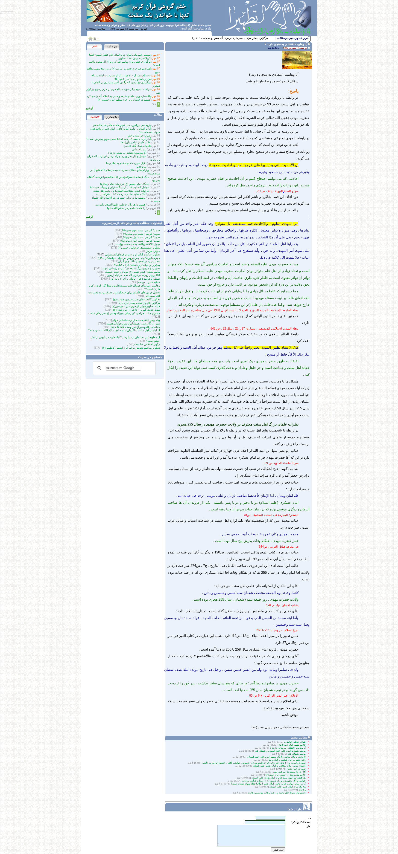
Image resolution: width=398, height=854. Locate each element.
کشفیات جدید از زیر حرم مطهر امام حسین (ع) (124, 99)
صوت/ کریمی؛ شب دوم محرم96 (141, 233)
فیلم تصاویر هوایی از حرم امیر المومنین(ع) (135, 306)
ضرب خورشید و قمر (139, 135)
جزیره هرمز (153, 251)
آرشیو (89, 108)
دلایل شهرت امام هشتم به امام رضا (287, 759)
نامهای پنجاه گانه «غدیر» (137, 146)
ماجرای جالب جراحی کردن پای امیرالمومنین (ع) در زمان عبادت (124, 313)
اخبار (95, 46)
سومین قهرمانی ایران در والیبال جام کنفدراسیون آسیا (120, 54)
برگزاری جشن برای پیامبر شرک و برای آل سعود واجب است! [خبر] (230, 38)
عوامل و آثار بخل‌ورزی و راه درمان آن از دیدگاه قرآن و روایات (274, 780)
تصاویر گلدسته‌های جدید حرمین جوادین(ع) (136, 299)
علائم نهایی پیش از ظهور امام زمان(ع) (285, 774)
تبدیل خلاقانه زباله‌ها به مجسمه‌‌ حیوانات (137, 244)
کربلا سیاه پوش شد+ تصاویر (135, 58)
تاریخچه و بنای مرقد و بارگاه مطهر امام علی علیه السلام (276, 757)
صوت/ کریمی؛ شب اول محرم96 (141, 237)
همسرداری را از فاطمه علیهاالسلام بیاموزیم (120, 204)
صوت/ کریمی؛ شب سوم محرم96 (141, 230)
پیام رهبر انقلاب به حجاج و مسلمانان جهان (136, 320)
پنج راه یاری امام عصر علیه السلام (287, 786)
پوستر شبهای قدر (297, 754)
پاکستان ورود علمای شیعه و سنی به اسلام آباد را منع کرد (119, 96)
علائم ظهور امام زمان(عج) (292, 745)
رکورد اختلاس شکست (147, 344)
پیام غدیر (141, 166)
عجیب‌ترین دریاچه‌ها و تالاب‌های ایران (139, 261)
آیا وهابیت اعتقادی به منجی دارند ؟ (288, 748)
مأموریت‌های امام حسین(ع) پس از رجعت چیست (132, 271)
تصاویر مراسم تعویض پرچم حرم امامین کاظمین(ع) (130, 347)
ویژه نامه (112, 46)
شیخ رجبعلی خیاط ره (295, 742)
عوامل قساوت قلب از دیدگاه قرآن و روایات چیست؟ (119, 187)
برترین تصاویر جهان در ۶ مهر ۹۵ (132, 79)
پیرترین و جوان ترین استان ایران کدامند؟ (136, 264)
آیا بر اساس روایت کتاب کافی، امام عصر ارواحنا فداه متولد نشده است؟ (268, 783)
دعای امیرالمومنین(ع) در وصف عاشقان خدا (135, 327)
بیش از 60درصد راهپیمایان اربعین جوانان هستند (133, 323)
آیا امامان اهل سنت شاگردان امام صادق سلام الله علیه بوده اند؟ (124, 330)
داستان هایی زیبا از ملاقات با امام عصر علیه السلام (279, 765)
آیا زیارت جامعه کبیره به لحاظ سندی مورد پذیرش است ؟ (118, 139)
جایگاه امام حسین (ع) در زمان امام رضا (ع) (124, 183)
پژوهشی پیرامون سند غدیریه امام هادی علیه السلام (278, 777)
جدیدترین (95, 116)
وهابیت (302, 789)
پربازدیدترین (112, 117)
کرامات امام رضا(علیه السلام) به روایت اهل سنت (121, 190)
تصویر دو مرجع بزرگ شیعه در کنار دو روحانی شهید (131, 268)
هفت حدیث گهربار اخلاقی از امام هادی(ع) (136, 309)
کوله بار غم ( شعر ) (296, 768)
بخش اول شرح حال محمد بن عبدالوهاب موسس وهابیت (276, 792)
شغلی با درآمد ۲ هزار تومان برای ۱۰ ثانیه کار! (134, 278)
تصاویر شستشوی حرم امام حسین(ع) (138, 247)
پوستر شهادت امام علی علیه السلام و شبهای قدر (280, 751)
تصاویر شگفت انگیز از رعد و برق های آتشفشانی (132, 254)
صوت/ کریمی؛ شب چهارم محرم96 (140, 240)
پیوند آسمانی (139, 149)
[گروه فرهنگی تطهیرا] (267, 35)
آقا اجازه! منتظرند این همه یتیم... (288, 771)
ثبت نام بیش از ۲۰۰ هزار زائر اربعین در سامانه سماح (121, 75)
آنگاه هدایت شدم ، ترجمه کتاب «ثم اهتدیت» (120, 194)
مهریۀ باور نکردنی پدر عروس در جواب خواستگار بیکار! (128, 258)
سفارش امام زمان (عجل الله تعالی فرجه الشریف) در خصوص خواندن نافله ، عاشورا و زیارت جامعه (254, 762)
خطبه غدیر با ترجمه (149, 282)
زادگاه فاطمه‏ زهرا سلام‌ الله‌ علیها (126, 208)
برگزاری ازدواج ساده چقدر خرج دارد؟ (138, 302)
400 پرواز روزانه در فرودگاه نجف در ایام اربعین (133, 275)
